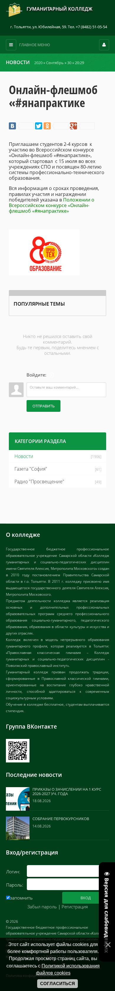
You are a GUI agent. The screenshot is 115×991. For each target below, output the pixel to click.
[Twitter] (38, 125)
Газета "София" (30, 469)
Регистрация (75, 907)
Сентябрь (55, 62)
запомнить (21, 898)
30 (69, 62)
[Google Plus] (82, 125)
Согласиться (57, 983)
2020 (38, 62)
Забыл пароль (42, 907)
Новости (23, 456)
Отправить (43, 406)
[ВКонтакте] (21, 125)
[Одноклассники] (56, 125)
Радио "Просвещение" (39, 481)
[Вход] (51, 375)
